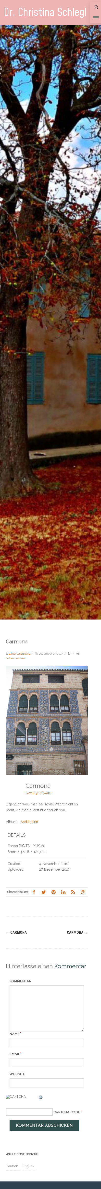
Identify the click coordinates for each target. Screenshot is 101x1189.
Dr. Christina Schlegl (45, 12)
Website (17, 1074)
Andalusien (29, 822)
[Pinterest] (53, 892)
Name (15, 1033)
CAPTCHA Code (67, 1112)
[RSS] (73, 892)
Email (15, 1054)
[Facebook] (34, 892)
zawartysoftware (38, 793)
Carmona (16, 932)
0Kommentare (15, 658)
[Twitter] (44, 892)
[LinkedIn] (63, 892)
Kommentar (21, 981)
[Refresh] (41, 1098)
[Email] (83, 892)
